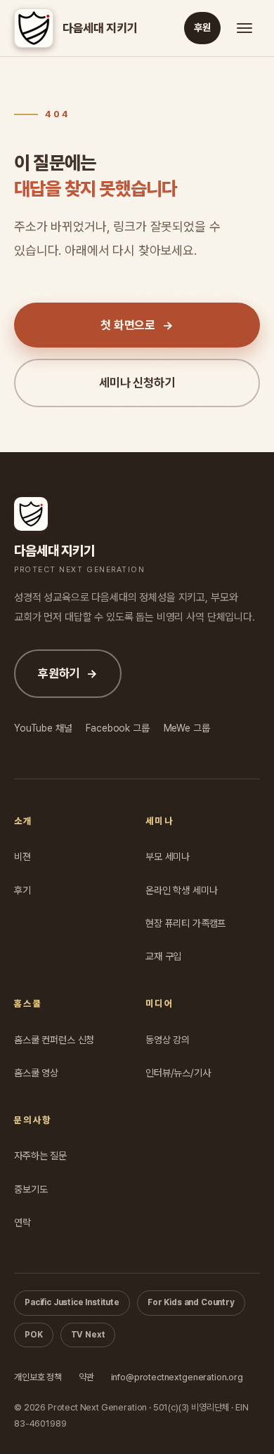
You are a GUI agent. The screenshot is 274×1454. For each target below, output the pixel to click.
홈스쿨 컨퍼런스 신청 (54, 1039)
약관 (86, 1377)
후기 (22, 890)
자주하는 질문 (40, 1155)
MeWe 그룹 (187, 728)
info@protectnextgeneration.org (177, 1377)
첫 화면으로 (137, 325)
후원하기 (68, 673)
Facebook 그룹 (117, 728)
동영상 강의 (167, 1039)
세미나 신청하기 (137, 383)
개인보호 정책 (38, 1377)
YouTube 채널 (43, 728)
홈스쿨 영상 (36, 1072)
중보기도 (30, 1189)
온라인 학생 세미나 (181, 890)
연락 (22, 1222)
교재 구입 (163, 956)
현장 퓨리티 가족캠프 (185, 923)
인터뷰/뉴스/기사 (178, 1072)
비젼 (22, 856)
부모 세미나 (167, 856)
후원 (202, 27)
